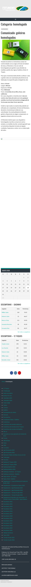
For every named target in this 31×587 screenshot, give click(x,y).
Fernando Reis (5, 328)
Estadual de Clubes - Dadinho (11, 419)
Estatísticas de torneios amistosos (12, 424)
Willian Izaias (5, 312)
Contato (5, 407)
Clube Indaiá (6, 403)
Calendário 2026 (7, 400)
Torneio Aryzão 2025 (8, 537)
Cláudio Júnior (5, 344)
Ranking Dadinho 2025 (9, 467)
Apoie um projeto (8, 393)
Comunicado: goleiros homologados (13, 35)
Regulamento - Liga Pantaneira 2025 (13, 488)
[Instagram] (15, 373)
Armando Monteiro (7, 324)
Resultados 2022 (7, 525)
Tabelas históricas (8, 532)
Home (3, 381)
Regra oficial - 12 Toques (10, 476)
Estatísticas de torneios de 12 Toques (13, 426)
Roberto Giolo (5, 316)
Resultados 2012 (7, 501)
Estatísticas (6, 422)
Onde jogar (6, 457)
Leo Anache (5, 348)
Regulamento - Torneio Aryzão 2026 (13, 495)
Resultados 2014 (7, 506)
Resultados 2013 (7, 504)
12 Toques (6, 388)
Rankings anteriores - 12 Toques (12, 471)
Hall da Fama (6, 440)
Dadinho (5, 410)
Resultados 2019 (7, 518)
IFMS (4, 445)
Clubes (5, 405)
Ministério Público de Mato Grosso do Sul (14, 455)
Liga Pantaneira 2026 (9, 452)
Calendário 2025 (7, 398)
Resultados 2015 (7, 508)
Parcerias (5, 459)
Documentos (6, 417)
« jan (3, 297)
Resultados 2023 (7, 528)
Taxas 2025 (6, 535)
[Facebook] (11, 373)
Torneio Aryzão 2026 (8, 540)
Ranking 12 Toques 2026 (10, 464)
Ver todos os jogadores (24, 332)
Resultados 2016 (7, 511)
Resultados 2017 (7, 513)
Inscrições (6, 447)
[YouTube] (19, 373)
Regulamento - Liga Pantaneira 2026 (13, 490)
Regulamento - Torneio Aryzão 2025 (13, 492)
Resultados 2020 (7, 520)
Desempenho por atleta (9, 412)
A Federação (6, 391)
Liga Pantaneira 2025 (9, 450)
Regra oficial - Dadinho (9, 479)
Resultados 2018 (7, 516)
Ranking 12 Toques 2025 (10, 462)
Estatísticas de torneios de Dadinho (12, 429)
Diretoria (5, 414)
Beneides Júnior (6, 360)
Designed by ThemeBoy (6, 582)
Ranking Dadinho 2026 (9, 469)
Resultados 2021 (7, 523)
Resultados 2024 (7, 530)
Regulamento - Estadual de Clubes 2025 (14, 485)
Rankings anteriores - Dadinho (11, 474)
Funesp (5, 438)
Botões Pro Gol (7, 395)
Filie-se (5, 431)
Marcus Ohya (5, 320)
